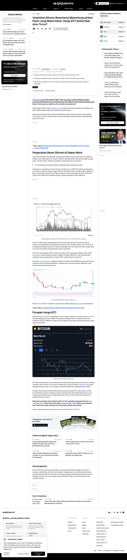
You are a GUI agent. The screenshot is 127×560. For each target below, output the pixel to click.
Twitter (74, 403)
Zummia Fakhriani (45, 69)
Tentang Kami (72, 528)
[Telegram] (41, 28)
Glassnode (83, 239)
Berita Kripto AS (101, 534)
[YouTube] (33, 28)
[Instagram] (49, 28)
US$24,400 (82, 385)
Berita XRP (100, 522)
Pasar (38, 14)
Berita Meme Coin (102, 542)
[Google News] (123, 512)
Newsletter (85, 534)
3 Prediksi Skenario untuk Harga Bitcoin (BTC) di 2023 (63, 308)
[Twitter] (37, 28)
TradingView (72, 300)
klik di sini (76, 409)
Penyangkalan (107, 550)
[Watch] (112, 136)
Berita (34, 14)
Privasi (100, 550)
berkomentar (36, 255)
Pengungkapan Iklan (117, 525)
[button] (13, 526)
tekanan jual (78, 304)
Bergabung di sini (7, 89)
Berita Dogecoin (101, 537)
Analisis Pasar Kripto (103, 528)
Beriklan (70, 522)
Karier (70, 531)
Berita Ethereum (101, 531)
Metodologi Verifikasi (117, 522)
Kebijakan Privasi (7, 81)
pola (44, 261)
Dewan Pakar (86, 531)
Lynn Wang (62, 69)
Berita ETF (100, 545)
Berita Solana (101, 540)
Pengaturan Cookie (118, 550)
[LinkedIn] (45, 28)
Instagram (64, 403)
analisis (57, 108)
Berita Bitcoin (101, 525)
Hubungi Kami (72, 525)
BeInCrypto (71, 379)
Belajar (84, 525)
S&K (95, 550)
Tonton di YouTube (105, 151)
